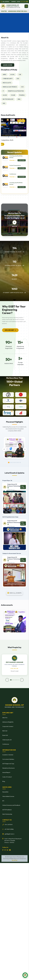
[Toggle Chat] (25, 975)
